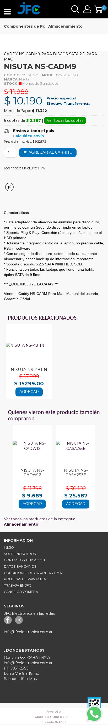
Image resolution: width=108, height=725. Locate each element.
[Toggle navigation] (7, 12)
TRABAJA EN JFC (17, 585)
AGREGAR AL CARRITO (49, 152)
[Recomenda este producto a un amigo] (9, 187)
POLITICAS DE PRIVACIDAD (26, 579)
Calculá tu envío (28, 136)
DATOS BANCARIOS (20, 566)
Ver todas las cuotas (65, 120)
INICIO (9, 548)
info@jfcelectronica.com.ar (28, 632)
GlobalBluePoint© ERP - (54, 714)
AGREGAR (29, 391)
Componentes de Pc (24, 26)
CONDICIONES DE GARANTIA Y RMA (33, 573)
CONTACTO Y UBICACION (24, 560)
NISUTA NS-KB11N (29, 369)
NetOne (53, 722)
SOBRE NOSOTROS (20, 554)
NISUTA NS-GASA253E (76, 472)
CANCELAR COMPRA (21, 592)
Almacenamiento (65, 26)
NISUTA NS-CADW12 (32, 472)
